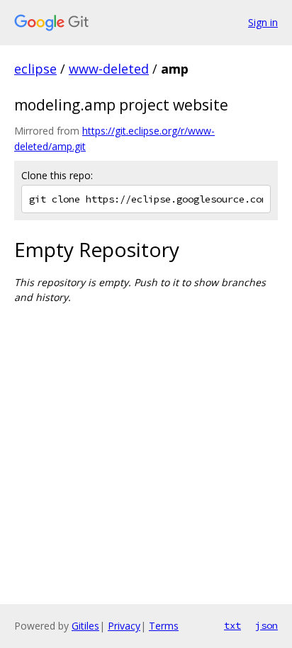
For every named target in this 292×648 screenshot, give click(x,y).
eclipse (35, 68)
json (266, 625)
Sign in (263, 22)
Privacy (124, 625)
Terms (164, 625)
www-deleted (109, 68)
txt (232, 625)
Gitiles (85, 625)
